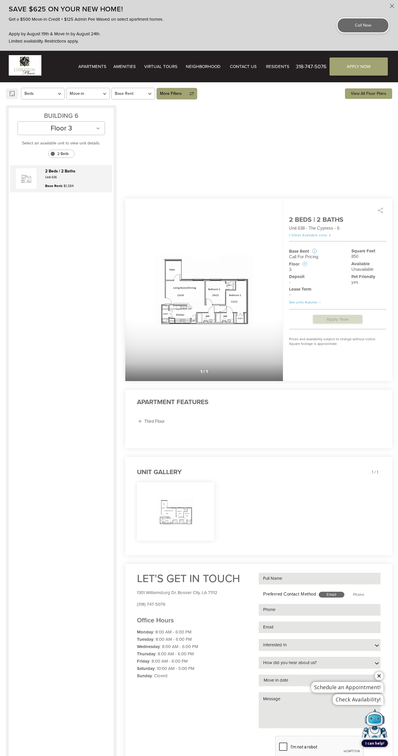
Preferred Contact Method (289, 593)
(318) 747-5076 (151, 604)
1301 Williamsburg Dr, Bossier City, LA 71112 (177, 592)
